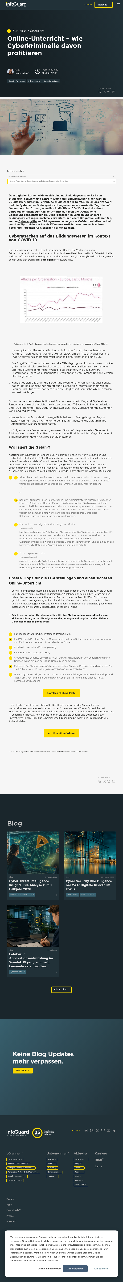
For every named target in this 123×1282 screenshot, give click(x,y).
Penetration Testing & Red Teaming (22, 1172)
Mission (51, 1168)
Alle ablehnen (101, 1268)
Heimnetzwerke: (27, 528)
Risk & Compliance (51, 81)
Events (78, 1168)
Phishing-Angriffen (46, 615)
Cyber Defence (14, 1159)
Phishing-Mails (27, 421)
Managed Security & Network (20, 1168)
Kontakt (88, 5)
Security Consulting (16, 1176)
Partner (78, 1180)
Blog (77, 1163)
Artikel (23, 488)
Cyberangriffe (27, 221)
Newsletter (79, 1184)
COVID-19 (78, 208)
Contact (76, 1130)
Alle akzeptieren (75, 1268)
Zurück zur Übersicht (28, 31)
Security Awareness (17, 81)
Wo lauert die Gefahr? (17, 176)
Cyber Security (34, 81)
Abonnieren (21, 1070)
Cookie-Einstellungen (49, 1268)
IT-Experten (15, 715)
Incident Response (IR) (17, 1163)
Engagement (53, 1172)
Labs (77, 1176)
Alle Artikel (60, 990)
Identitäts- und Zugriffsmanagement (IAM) (47, 634)
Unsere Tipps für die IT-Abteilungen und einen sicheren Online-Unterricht (39, 181)
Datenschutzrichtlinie (40, 1241)
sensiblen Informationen (80, 386)
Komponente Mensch (28, 557)
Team (50, 1163)
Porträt (51, 1159)
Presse (77, 1172)
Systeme (28, 370)
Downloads (79, 1159)
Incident (102, 5)
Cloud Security (14, 1180)
